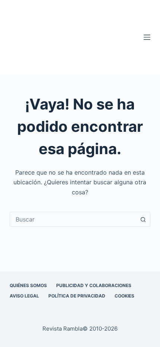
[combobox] (73, 219)
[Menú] (147, 37)
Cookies (124, 296)
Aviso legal (24, 296)
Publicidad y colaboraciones (93, 285)
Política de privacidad (76, 296)
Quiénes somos (28, 285)
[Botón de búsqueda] (143, 219)
